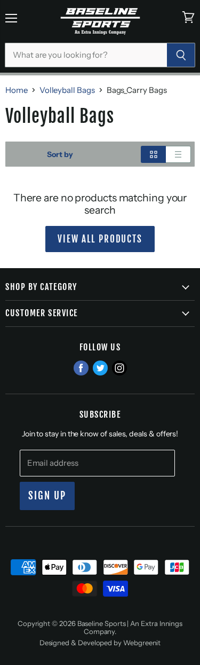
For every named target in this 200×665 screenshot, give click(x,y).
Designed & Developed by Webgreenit (100, 642)
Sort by (60, 154)
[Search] (181, 55)
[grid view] (153, 154)
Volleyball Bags (67, 90)
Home (16, 90)
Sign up (47, 495)
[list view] (178, 154)
